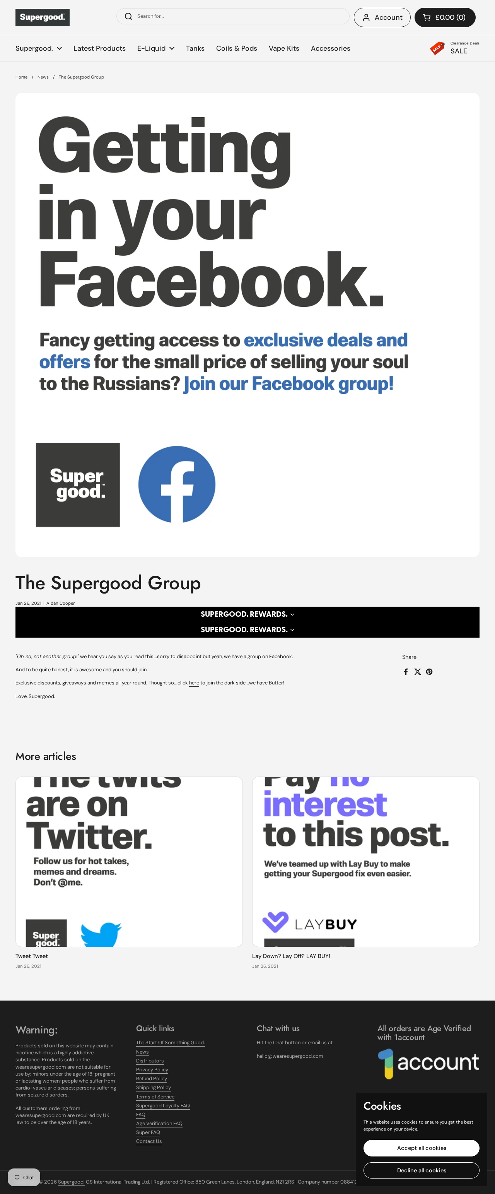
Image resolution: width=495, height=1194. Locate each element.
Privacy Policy (152, 1069)
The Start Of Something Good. (170, 1042)
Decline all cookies (421, 1170)
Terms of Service (155, 1096)
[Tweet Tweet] (129, 862)
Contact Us (149, 1141)
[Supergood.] (42, 17)
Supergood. (71, 1182)
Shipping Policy (153, 1087)
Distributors (150, 1060)
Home (21, 77)
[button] (445, 17)
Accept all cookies (421, 1148)
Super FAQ (148, 1132)
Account (389, 17)
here (194, 682)
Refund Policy (151, 1078)
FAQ (140, 1114)
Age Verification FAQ (159, 1123)
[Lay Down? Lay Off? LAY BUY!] (366, 862)
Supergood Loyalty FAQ (163, 1105)
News (43, 77)
